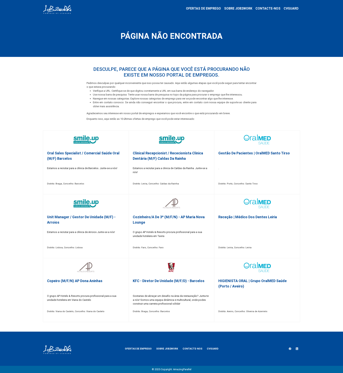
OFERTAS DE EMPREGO (203, 8)
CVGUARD (291, 8)
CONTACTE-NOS (267, 8)
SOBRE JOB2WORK (238, 8)
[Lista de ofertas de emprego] (57, 9)
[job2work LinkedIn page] (297, 348)
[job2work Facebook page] (290, 348)
